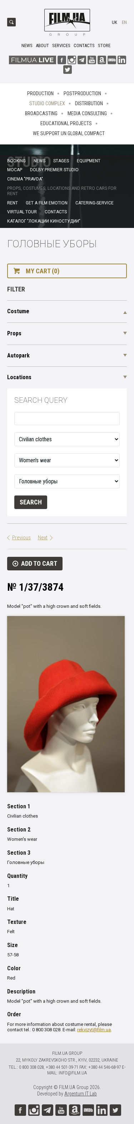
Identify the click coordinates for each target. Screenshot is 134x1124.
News (27, 45)
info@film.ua (73, 1072)
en (124, 22)
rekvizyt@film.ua (94, 1029)
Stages (61, 160)
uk (114, 22)
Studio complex (47, 103)
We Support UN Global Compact (69, 133)
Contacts (84, 45)
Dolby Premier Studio (54, 169)
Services (61, 45)
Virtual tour (22, 211)
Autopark (18, 355)
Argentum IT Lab (80, 1094)
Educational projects (66, 123)
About (42, 45)
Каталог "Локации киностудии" (43, 221)
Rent (12, 202)
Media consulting (87, 113)
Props (14, 333)
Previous (21, 537)
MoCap (14, 169)
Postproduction (82, 93)
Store (104, 45)
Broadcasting (41, 113)
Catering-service (94, 202)
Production (40, 93)
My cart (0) (42, 271)
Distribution (89, 103)
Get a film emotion (47, 202)
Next (43, 537)
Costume (18, 311)
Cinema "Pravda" (25, 179)
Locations (19, 377)
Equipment (88, 160)
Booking (16, 160)
